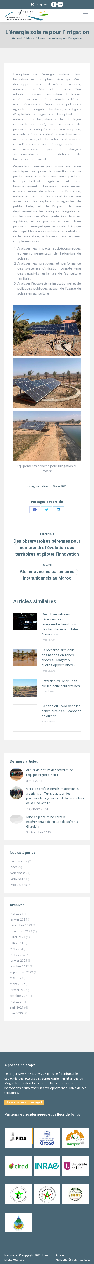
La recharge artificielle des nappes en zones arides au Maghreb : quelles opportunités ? (58, 657)
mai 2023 (16, 949)
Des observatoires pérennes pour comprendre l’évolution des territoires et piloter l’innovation (60, 624)
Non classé (18, 873)
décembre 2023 (21, 925)
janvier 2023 (18, 960)
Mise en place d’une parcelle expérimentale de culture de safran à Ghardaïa (52, 821)
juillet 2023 (17, 937)
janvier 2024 (18, 919)
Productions (18, 885)
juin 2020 (16, 1013)
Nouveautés (18, 879)
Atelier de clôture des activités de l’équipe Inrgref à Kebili (49, 772)
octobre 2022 (19, 966)
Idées (45, 486)
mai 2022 (16, 978)
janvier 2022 (18, 990)
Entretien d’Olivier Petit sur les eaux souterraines (61, 683)
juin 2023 (16, 943)
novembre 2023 (21, 931)
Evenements (18, 861)
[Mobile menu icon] (85, 15)
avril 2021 (16, 1007)
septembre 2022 (21, 972)
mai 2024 (16, 913)
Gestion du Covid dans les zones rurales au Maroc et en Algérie (61, 711)
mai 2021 (16, 1001)
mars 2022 (17, 984)
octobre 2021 (19, 996)
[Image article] (25, 621)
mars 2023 (17, 955)
